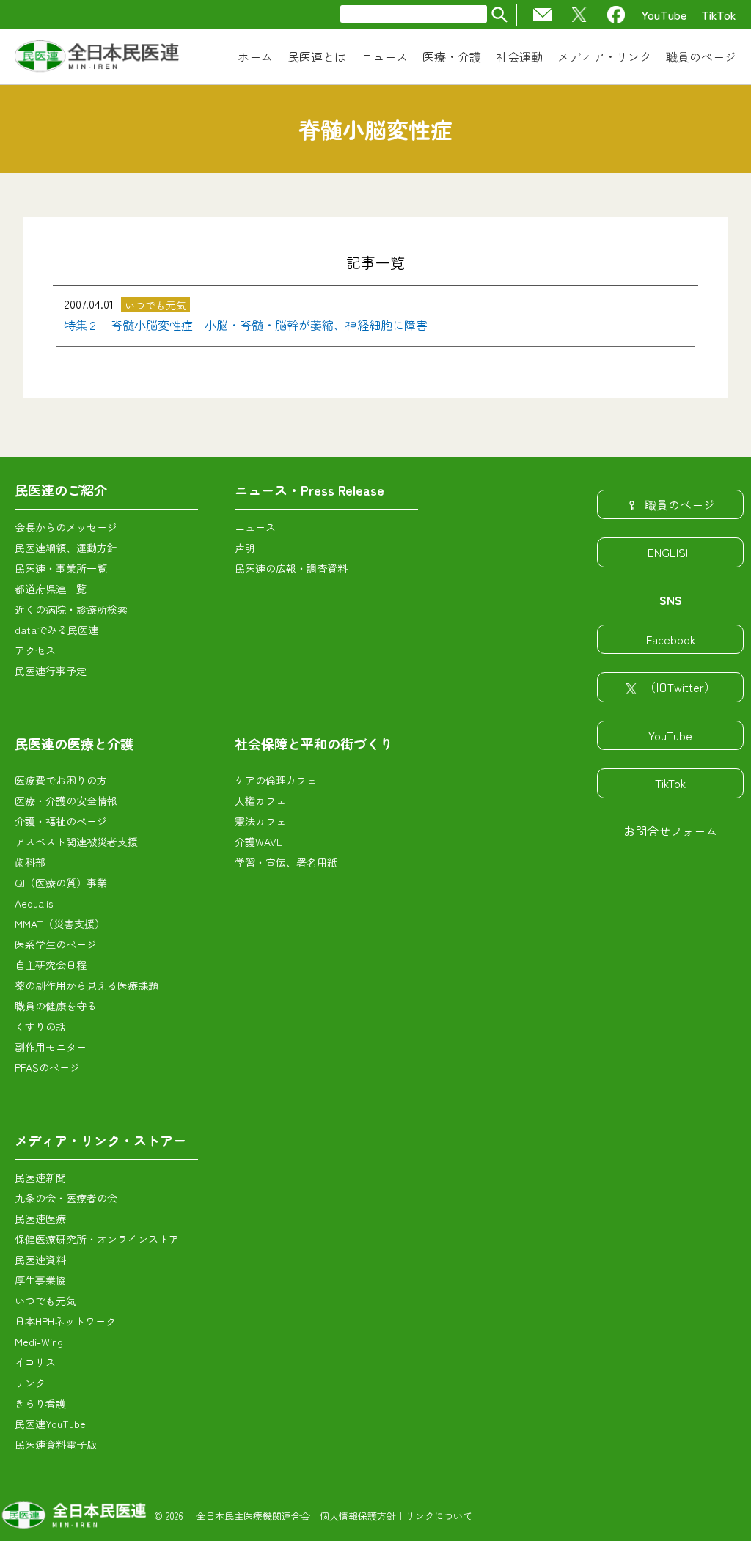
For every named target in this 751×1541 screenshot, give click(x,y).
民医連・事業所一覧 (61, 568)
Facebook (670, 639)
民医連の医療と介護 (74, 743)
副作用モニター (51, 1047)
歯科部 (30, 862)
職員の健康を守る (56, 1005)
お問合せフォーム (670, 830)
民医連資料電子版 (56, 1444)
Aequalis (34, 903)
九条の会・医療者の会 (66, 1198)
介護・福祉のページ (61, 821)
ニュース (255, 527)
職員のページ (680, 504)
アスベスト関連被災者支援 (76, 841)
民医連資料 (40, 1259)
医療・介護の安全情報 (66, 800)
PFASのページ (47, 1067)
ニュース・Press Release (309, 489)
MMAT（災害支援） (60, 923)
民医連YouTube (50, 1423)
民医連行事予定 (51, 670)
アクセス (35, 650)
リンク (30, 1382)
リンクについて (439, 1516)
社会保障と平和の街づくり (314, 743)
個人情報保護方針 (358, 1516)
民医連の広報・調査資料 (291, 568)
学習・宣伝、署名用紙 (286, 862)
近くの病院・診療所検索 (71, 609)
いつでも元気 (45, 1300)
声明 (245, 547)
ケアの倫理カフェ (276, 780)
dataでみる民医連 (56, 629)
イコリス (35, 1362)
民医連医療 (40, 1218)
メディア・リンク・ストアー (100, 1140)
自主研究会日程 (51, 964)
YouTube (664, 14)
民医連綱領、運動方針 (66, 547)
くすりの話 (40, 1026)
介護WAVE (258, 841)
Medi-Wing (39, 1341)
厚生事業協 (40, 1280)
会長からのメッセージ (66, 527)
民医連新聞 (40, 1177)
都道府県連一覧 (51, 588)
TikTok (718, 14)
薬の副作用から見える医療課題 (86, 985)
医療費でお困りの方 (61, 780)
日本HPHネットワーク (65, 1321)
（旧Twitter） (680, 687)
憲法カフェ (260, 821)
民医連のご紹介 (61, 489)
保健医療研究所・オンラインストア (97, 1239)
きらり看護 (40, 1403)
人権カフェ (260, 800)
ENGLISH (670, 552)
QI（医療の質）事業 (61, 882)
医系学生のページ (56, 944)
